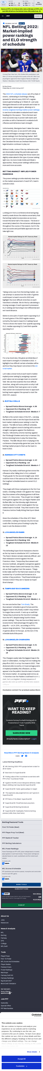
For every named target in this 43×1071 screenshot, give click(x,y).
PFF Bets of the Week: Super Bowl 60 (18, 799)
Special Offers (6, 1006)
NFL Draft (4, 946)
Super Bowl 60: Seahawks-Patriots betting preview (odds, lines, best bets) (19, 812)
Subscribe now (21, 733)
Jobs (3, 920)
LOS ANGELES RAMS (14, 532)
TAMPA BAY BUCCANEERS (17, 589)
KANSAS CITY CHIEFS (15, 455)
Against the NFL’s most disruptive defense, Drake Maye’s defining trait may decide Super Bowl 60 (21, 784)
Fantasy (4, 938)
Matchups (4, 972)
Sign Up (21, 23)
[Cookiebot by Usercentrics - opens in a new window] (31, 1015)
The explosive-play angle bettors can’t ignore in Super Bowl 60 (21, 794)
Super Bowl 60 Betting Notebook (17, 807)
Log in (34, 739)
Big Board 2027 (6, 981)
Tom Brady (25, 604)
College (4, 943)
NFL (3, 2)
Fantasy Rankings (7, 978)
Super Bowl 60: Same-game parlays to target (21, 789)
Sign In (38, 16)
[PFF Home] (8, 16)
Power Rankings (6, 970)
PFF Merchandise (7, 1008)
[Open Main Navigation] (2, 16)
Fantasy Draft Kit (7, 975)
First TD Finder (6, 959)
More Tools (21, 884)
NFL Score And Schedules (10, 961)
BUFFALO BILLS (12, 401)
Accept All (21, 1059)
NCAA (3, 4)
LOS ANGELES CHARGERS (17, 640)
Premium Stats (6, 967)
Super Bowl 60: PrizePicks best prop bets (19, 803)
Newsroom (4, 923)
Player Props (5, 956)
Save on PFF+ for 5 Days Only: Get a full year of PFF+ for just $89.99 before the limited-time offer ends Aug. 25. (21, 10)
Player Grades (6, 964)
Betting (3, 935)
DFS (2, 941)
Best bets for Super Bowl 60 (15, 773)
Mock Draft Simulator (8, 983)
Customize (20, 1066)
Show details (32, 1052)
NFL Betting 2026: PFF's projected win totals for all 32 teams (21, 768)
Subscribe (4, 1003)
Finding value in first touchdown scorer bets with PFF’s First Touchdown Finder (21, 778)
